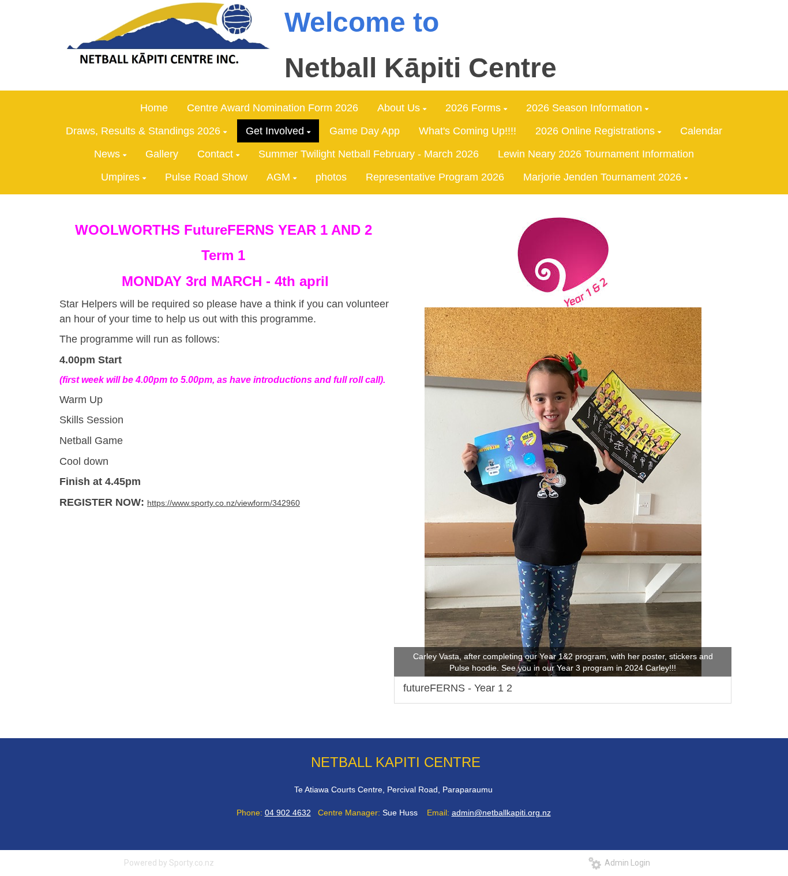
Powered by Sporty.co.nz (169, 862)
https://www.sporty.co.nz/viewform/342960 (223, 502)
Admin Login (625, 862)
